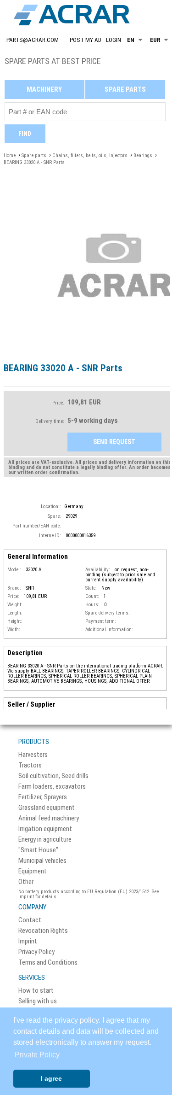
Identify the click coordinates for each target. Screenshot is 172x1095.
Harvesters (33, 754)
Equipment (32, 871)
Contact (29, 920)
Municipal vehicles (42, 860)
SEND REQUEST (114, 441)
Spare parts (125, 89)
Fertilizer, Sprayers (42, 797)
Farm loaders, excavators (52, 786)
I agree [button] (51, 1078)
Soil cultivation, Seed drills (53, 776)
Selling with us (37, 1001)
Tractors (30, 765)
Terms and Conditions (48, 962)
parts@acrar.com (32, 39)
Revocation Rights (43, 930)
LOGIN (113, 39)
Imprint (27, 941)
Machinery (44, 89)
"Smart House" (38, 850)
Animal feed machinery (48, 818)
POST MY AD (85, 39)
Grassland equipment (46, 807)
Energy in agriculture (45, 839)
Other (25, 881)
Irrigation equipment (45, 829)
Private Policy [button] (37, 1055)
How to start (36, 990)
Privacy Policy (36, 952)
